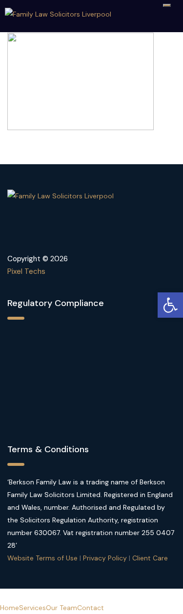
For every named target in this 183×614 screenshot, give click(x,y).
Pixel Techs (26, 271)
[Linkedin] (51, 236)
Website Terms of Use (42, 558)
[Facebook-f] (19, 236)
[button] (170, 305)
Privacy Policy (105, 558)
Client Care (150, 558)
